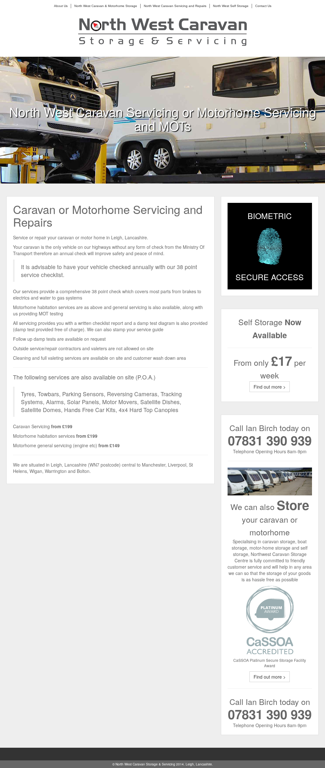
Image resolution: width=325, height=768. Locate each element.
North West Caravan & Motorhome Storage (105, 6)
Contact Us (263, 6)
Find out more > (270, 387)
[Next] (170, 176)
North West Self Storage (231, 6)
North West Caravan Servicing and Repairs (175, 6)
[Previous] (154, 176)
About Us (61, 6)
